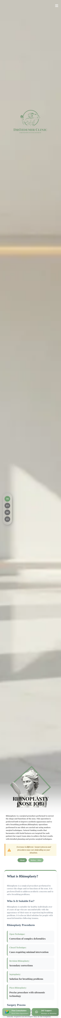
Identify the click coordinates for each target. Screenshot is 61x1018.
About (22, 860)
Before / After (36, 860)
